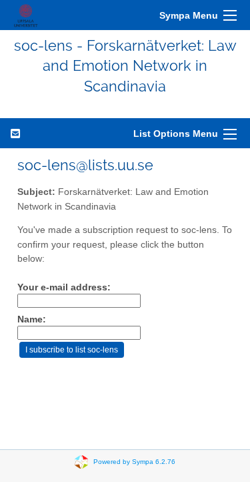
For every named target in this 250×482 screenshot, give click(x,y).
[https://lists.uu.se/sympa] (26, 15)
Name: (31, 319)
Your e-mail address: (64, 287)
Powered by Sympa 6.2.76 (134, 461)
